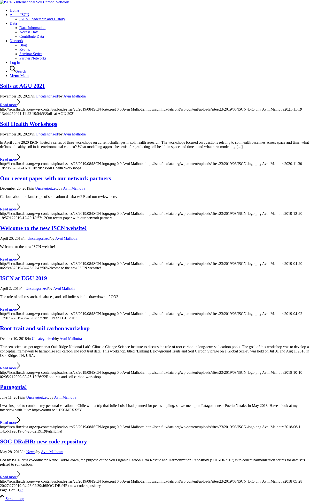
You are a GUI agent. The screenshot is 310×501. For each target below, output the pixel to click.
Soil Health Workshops (28, 124)
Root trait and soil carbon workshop (45, 328)
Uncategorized (47, 96)
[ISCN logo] (34, 2)
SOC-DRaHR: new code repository (43, 441)
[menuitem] (160, 10)
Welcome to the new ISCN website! (43, 228)
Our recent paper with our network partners (55, 178)
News (30, 452)
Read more (8, 105)
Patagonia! (13, 387)
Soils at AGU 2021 (22, 86)
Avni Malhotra (74, 96)
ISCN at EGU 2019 (23, 278)
